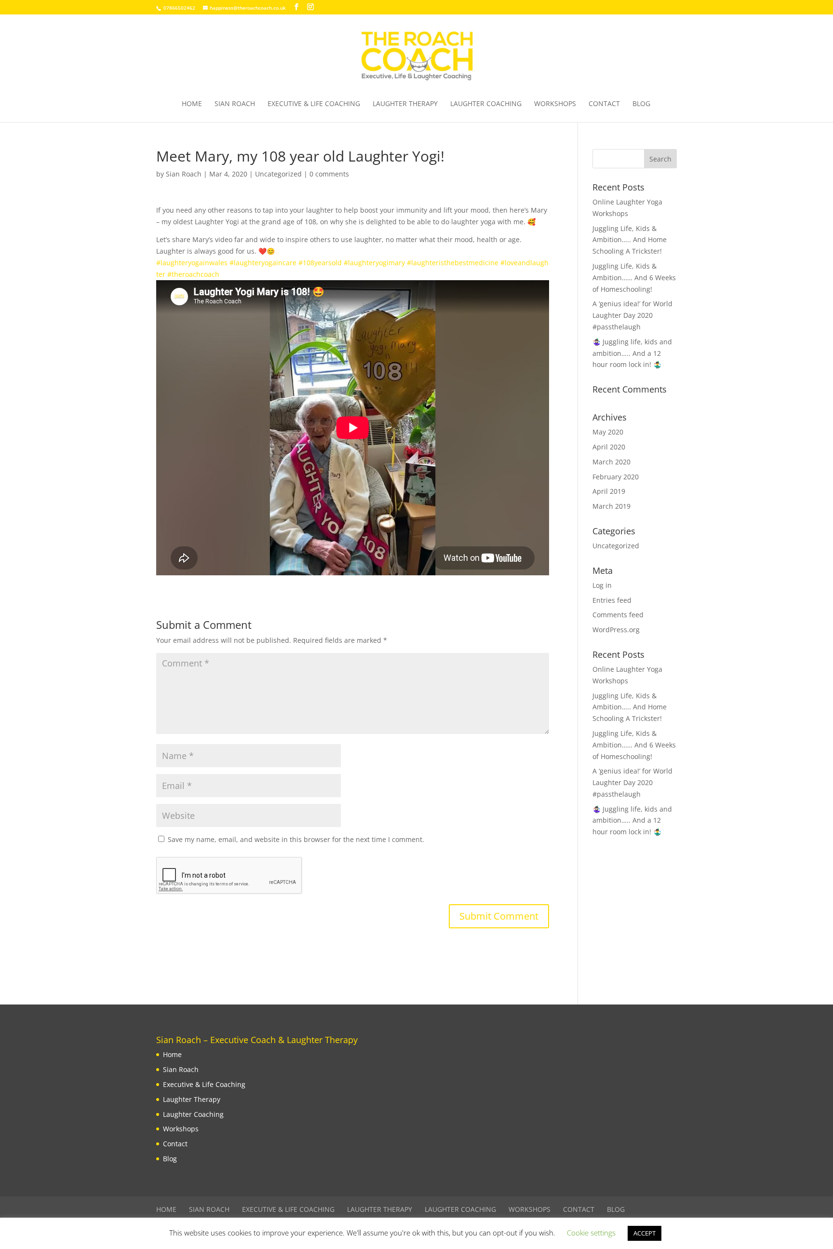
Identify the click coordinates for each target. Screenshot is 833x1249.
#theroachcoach (193, 274)
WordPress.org (616, 629)
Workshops (555, 104)
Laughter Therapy (405, 104)
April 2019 (608, 491)
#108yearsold (320, 262)
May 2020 (607, 431)
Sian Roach (235, 104)
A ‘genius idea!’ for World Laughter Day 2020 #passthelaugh (632, 315)
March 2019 (611, 506)
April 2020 (608, 446)
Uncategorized (278, 173)
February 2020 (615, 476)
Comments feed (618, 614)
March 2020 (611, 461)
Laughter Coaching (486, 104)
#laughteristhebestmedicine (452, 262)
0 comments (329, 173)
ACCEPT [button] (644, 1233)
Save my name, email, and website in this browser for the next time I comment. (296, 839)
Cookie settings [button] (591, 1232)
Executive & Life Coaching (314, 104)
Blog (641, 104)
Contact (604, 104)
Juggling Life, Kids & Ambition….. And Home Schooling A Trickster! (629, 240)
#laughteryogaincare (262, 262)
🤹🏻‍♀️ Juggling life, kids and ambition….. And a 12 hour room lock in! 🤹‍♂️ (632, 353)
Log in (602, 585)
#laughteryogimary (374, 262)
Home (192, 104)
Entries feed (611, 600)
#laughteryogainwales (192, 262)
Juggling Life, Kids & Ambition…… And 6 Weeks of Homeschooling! (634, 277)
